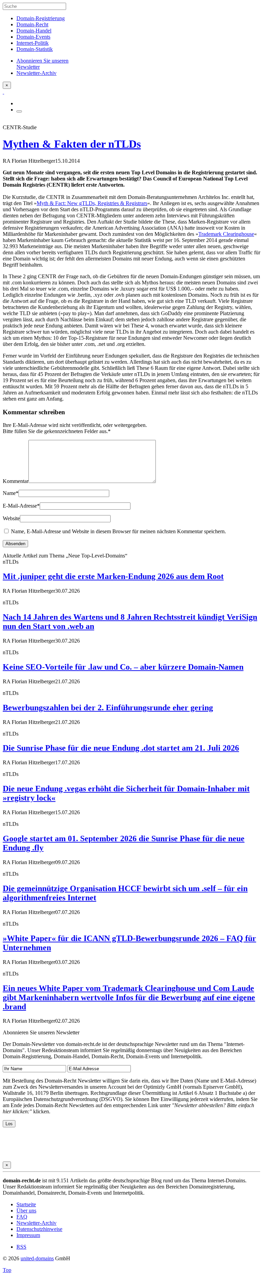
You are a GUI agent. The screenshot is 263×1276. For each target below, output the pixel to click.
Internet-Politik (32, 43)
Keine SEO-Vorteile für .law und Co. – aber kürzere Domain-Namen (123, 666)
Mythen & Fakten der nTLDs (72, 144)
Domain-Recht (32, 24)
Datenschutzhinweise (39, 1229)
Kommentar (15, 481)
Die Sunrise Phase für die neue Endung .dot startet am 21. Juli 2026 (121, 747)
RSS (21, 1247)
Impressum (28, 1235)
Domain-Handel (33, 30)
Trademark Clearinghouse (226, 234)
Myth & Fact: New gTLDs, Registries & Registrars (92, 203)
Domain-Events (33, 37)
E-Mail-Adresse (21, 506)
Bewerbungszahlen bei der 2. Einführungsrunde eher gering (108, 707)
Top (7, 1270)
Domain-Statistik (34, 49)
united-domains (37, 1258)
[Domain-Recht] (3, 92)
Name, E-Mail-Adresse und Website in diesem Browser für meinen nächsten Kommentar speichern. (118, 531)
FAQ (21, 1217)
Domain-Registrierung (40, 18)
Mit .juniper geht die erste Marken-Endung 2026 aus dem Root (113, 576)
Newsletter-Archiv (36, 1223)
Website (11, 518)
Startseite (26, 1204)
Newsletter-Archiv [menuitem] (36, 73)
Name (10, 493)
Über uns (26, 1210)
